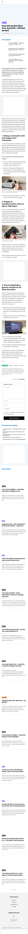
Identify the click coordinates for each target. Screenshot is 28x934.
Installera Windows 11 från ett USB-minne (12, 437)
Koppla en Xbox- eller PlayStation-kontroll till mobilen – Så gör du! (16, 49)
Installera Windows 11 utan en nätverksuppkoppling (14, 439)
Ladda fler (13, 889)
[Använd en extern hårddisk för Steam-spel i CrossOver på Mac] (14, 758)
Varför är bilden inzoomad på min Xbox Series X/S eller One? (16, 54)
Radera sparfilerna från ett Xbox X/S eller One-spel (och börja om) (14, 435)
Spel (4, 22)
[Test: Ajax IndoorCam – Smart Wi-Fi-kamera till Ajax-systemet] (14, 652)
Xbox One (22, 365)
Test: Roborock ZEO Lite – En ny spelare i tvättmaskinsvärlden (12, 874)
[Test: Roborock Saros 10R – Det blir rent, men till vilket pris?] (14, 618)
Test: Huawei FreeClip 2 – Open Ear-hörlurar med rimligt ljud (14, 736)
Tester (3, 486)
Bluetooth (11, 365)
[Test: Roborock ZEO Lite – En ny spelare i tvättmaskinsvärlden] (14, 862)
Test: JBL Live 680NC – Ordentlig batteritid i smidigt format (16, 43)
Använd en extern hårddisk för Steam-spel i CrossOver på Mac (12, 770)
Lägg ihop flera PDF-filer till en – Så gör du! (14, 701)
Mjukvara (4, 697)
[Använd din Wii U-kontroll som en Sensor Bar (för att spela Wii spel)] (14, 792)
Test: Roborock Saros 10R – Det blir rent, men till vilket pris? (13, 630)
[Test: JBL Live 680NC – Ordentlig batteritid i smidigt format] (4, 44)
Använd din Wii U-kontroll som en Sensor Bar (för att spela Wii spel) (13, 805)
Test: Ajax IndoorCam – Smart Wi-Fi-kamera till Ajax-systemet (13, 665)
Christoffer (6, 33)
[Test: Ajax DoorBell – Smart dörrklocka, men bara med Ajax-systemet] (4, 61)
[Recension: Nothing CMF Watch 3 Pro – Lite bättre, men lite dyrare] (14, 827)
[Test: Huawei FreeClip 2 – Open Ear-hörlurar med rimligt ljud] (14, 723)
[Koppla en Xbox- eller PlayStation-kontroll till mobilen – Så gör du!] (4, 49)
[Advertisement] (14, 106)
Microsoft (16, 365)
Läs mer (10, 374)
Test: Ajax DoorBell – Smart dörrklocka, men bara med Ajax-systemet (16, 60)
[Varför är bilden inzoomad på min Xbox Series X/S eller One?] (4, 55)
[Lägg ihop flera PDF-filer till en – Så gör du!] (14, 689)
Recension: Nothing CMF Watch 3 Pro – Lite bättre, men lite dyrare (13, 839)
